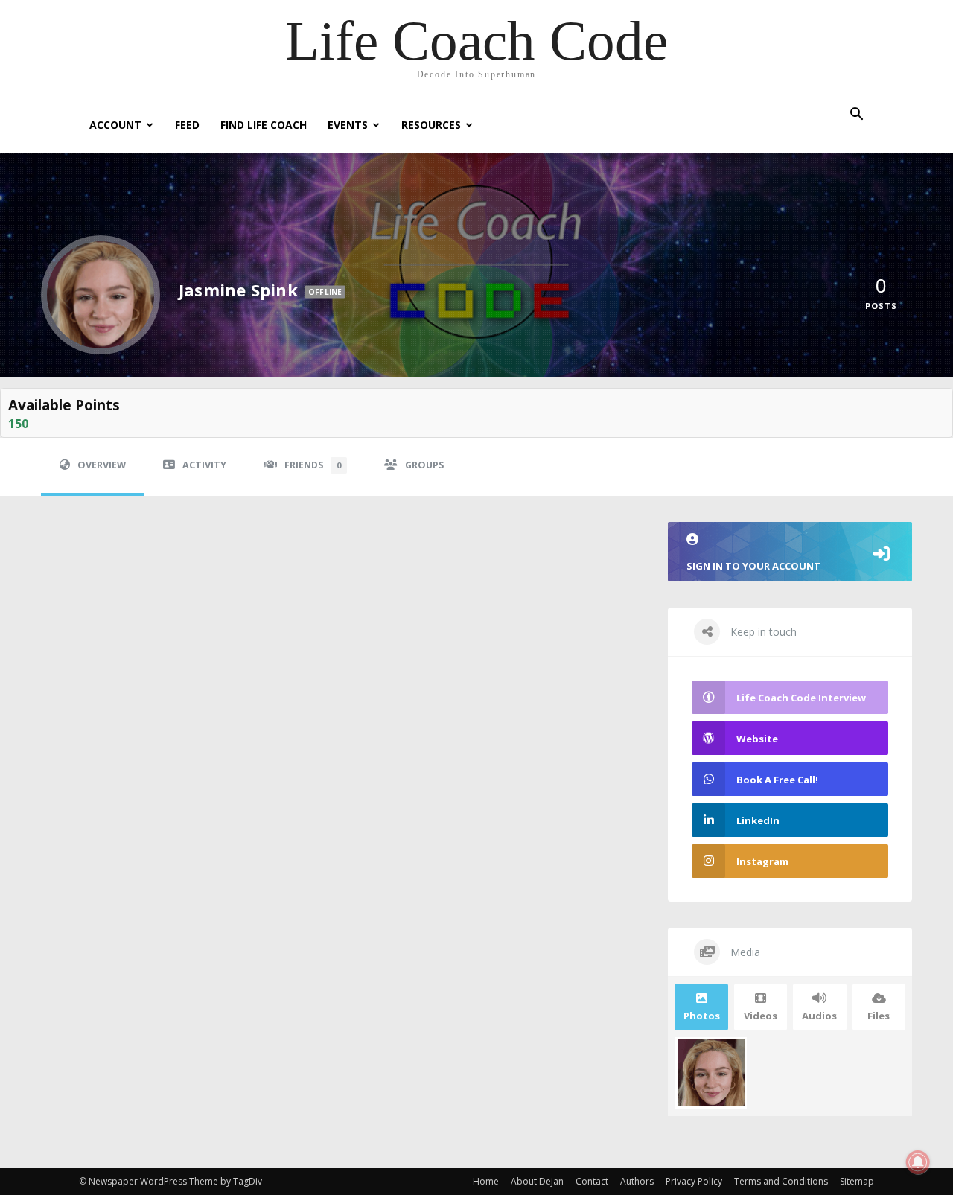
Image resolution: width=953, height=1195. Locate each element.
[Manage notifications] (918, 1162)
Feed (187, 125)
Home (486, 1181)
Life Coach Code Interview (801, 697)
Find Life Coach (263, 125)
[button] (856, 116)
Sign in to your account (753, 566)
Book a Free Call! (777, 779)
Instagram (762, 861)
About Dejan (537, 1181)
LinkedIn (758, 820)
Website (757, 738)
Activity (204, 465)
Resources (431, 125)
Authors (637, 1181)
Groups (424, 465)
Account (115, 125)
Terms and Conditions (781, 1181)
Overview (101, 465)
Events (348, 125)
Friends (312, 465)
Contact (592, 1181)
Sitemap (857, 1181)
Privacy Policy (694, 1181)
